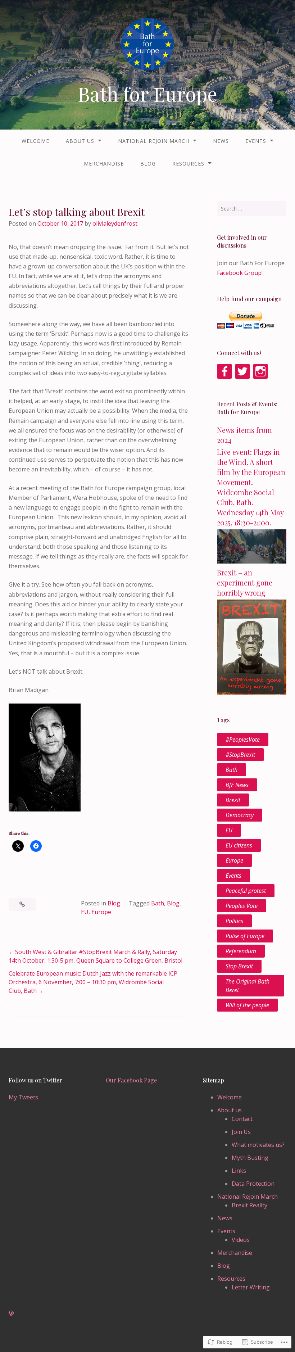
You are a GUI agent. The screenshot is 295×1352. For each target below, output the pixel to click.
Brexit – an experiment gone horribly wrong (244, 582)
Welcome (35, 140)
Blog (148, 163)
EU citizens (239, 845)
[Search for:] (251, 208)
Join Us (241, 1132)
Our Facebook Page (131, 1080)
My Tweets (23, 1097)
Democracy (240, 815)
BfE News (237, 785)
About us (80, 140)
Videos (241, 1240)
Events (255, 140)
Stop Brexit (239, 966)
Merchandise (104, 163)
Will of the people (247, 1005)
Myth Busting (250, 1158)
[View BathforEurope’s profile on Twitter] (242, 371)
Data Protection (253, 1184)
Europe (101, 912)
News (221, 140)
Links (239, 1171)
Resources (188, 163)
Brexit (233, 800)
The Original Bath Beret (247, 985)
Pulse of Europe (245, 936)
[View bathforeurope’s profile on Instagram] (260, 371)
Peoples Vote (242, 906)
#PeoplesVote (243, 739)
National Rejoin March (153, 140)
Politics (234, 921)
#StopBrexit (240, 755)
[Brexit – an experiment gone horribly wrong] (251, 692)
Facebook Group (239, 273)
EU (84, 912)
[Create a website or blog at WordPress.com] (11, 1313)
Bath (157, 903)
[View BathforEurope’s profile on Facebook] (224, 371)
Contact (242, 1119)
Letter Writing (251, 1287)
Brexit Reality (249, 1205)
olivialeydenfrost (114, 223)
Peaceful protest (246, 891)
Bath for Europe (147, 94)
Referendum (241, 951)
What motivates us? (258, 1145)
